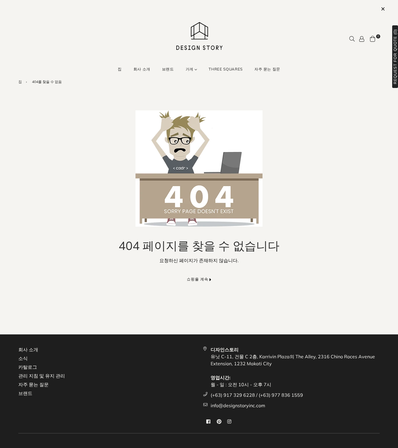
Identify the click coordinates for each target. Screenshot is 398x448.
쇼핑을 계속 (198, 279)
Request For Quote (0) (395, 56)
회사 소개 (141, 69)
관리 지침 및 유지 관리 (41, 376)
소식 (23, 358)
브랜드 (168, 69)
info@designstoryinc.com (238, 405)
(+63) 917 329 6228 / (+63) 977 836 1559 (257, 395)
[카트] (372, 38)
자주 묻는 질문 (267, 69)
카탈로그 (27, 367)
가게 (190, 69)
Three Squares (225, 69)
